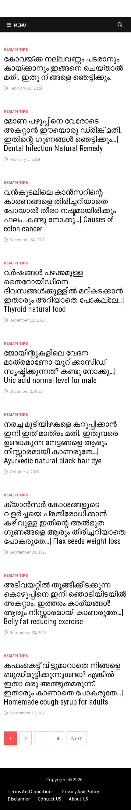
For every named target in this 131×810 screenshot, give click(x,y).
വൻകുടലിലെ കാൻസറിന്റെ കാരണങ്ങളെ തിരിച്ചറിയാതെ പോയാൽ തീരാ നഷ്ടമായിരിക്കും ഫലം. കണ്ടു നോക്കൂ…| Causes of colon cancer (60, 210)
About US (78, 799)
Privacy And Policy (80, 791)
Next (76, 738)
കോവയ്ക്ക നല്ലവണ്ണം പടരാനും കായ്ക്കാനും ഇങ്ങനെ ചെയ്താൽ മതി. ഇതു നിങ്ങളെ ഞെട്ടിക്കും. (63, 68)
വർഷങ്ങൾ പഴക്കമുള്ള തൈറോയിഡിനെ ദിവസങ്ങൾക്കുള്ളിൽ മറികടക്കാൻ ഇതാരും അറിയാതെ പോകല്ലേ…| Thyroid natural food (64, 291)
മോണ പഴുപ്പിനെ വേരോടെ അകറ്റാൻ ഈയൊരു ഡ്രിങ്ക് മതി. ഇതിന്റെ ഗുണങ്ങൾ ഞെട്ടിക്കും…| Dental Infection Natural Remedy (63, 134)
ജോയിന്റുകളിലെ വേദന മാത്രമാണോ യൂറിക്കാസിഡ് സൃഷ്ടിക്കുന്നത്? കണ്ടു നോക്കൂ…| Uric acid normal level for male (60, 366)
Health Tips (16, 49)
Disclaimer (19, 799)
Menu (19, 25)
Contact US (49, 799)
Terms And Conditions (31, 791)
